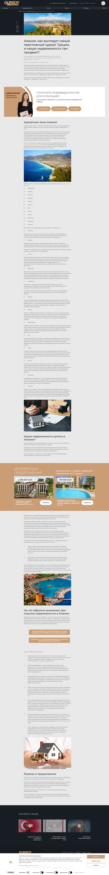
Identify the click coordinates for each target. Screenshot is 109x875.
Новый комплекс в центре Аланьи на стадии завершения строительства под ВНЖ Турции (49, 632)
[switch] (42, 872)
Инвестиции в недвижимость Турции (84, 837)
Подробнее (45, 502)
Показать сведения (79, 872)
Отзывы (86, 8)
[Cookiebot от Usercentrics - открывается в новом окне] (10, 872)
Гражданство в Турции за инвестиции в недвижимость (34, 838)
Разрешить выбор (96, 860)
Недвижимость (27, 8)
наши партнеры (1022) (27, 857)
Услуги (67, 8)
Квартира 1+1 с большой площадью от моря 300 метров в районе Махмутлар (49, 640)
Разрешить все (96, 856)
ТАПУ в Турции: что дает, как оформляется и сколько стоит (58, 838)
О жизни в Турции (30, 11)
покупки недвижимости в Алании (33, 144)
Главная (5, 8)
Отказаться (96, 865)
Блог (104, 8)
